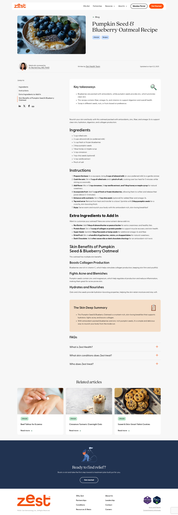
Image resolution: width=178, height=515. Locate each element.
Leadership (110, 500)
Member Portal (139, 6)
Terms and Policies (155, 507)
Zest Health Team (93, 66)
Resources (109, 6)
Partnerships (97, 6)
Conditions (80, 505)
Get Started (156, 6)
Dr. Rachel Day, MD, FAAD (39, 68)
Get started (89, 480)
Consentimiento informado (152, 510)
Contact (108, 505)
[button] (110, 6)
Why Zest (86, 6)
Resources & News (83, 509)
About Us (109, 496)
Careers (108, 509)
